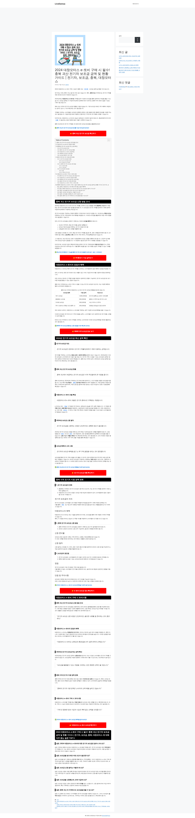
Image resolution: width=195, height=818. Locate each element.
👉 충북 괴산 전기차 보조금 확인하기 (83, 133)
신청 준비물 (64, 165)
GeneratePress (106, 815)
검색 (120, 36)
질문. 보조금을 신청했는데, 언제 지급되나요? (71, 194)
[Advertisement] (97, 19)
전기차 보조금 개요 (64, 148)
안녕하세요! (122, 86)
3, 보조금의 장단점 (64, 169)
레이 (94, 252)
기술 (65, 406)
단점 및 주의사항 (66, 172)
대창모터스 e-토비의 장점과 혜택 (66, 144)
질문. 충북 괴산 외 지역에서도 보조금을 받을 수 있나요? (74, 195)
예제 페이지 (136, 3)
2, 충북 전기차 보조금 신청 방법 (68, 164)
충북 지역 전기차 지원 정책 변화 (65, 157)
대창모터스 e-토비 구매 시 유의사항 (67, 174)
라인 (62, 434)
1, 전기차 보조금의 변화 (65, 159)
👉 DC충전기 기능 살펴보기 (83, 258)
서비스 (65, 410)
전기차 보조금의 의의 (66, 160)
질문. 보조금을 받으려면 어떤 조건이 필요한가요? (72, 190)
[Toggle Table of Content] (108, 140)
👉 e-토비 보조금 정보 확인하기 (83, 591)
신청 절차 (64, 167)
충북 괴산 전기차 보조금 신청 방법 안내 (67, 142)
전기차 (86, 89)
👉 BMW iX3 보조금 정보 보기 (83, 331)
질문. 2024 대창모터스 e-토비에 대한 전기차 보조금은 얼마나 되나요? (77, 188)
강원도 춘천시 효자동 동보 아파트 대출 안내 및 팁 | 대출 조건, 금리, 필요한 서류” (76, 804)
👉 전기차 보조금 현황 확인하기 (83, 473)
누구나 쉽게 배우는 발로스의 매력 (128, 65)
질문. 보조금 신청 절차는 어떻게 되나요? (70, 192)
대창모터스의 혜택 (66, 162)
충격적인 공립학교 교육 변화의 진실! (129, 67)
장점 (63, 170)
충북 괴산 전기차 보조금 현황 (67, 150)
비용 (57, 120)
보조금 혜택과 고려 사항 (66, 155)
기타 (58, 799)
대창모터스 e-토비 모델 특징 (67, 151)
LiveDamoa (60, 4)
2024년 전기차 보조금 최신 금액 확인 (67, 146)
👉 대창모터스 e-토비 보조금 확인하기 (83, 725)
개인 (63, 504)
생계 (74, 382)
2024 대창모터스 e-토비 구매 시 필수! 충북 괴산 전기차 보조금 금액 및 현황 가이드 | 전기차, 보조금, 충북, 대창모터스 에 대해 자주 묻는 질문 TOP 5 (83, 186)
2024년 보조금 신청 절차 (66, 153)
